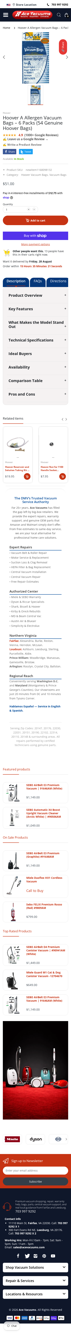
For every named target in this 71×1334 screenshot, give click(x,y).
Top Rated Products (17, 931)
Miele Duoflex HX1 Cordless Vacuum (44, 879)
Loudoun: (15, 649)
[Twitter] (27, 1256)
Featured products (16, 769)
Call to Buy (34, 890)
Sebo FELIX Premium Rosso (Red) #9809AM (44, 906)
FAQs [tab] (38, 281)
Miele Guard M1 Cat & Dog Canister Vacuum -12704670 (44, 974)
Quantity (8, 204)
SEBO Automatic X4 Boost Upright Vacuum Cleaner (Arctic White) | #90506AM (43, 813)
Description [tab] (16, 281)
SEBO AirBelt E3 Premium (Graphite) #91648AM (42, 855)
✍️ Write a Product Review (22, 144)
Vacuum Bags (57, 175)
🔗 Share (63, 47)
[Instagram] (36, 1256)
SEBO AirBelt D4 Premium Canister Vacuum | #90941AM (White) (45, 950)
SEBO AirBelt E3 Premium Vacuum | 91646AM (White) (44, 786)
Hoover (7, 112)
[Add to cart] (27, 476)
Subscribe (35, 1181)
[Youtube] (53, 1256)
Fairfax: (14, 641)
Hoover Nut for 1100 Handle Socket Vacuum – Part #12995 (53, 468)
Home (6, 28)
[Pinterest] (44, 1256)
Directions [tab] (58, 281)
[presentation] (62, 419)
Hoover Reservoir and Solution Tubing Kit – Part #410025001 (17, 468)
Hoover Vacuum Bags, (35, 175)
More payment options (35, 244)
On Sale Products (15, 837)
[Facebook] (18, 1256)
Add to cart (37, 220)
